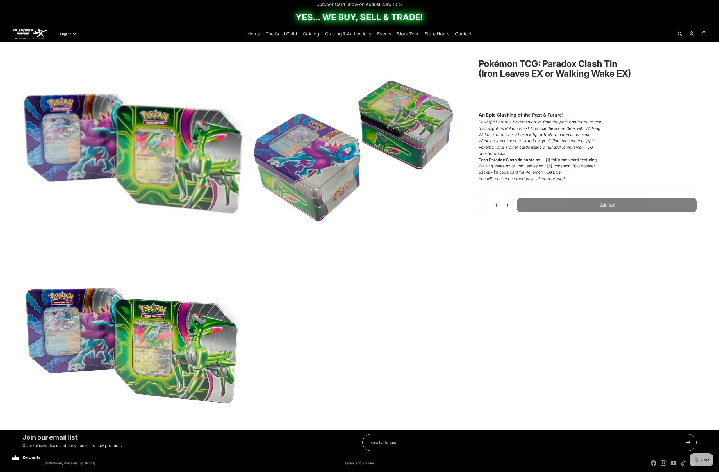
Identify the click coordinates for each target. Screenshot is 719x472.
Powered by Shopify (80, 463)
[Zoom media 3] (132, 347)
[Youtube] (673, 463)
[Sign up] (688, 442)
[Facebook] (653, 463)
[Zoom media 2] (354, 152)
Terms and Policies (360, 463)
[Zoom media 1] (132, 152)
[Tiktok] (683, 463)
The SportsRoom (48, 463)
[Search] (680, 34)
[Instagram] (663, 463)
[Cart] (704, 34)
